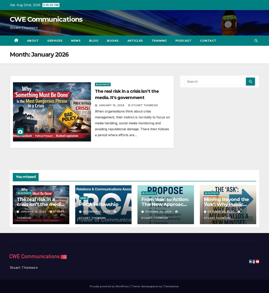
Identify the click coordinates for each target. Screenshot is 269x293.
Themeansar (171, 286)
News (76, 40)
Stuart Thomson (144, 105)
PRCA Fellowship (98, 204)
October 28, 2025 (221, 211)
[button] (256, 41)
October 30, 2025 (159, 211)
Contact (208, 40)
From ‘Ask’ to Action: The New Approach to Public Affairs (165, 204)
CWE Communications (46, 19)
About (33, 40)
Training (159, 40)
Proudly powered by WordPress (110, 286)
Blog (93, 40)
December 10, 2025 (97, 211)
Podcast (183, 40)
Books (113, 40)
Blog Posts (102, 84)
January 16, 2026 (112, 105)
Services (54, 40)
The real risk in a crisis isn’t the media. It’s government (41, 204)
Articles (135, 40)
